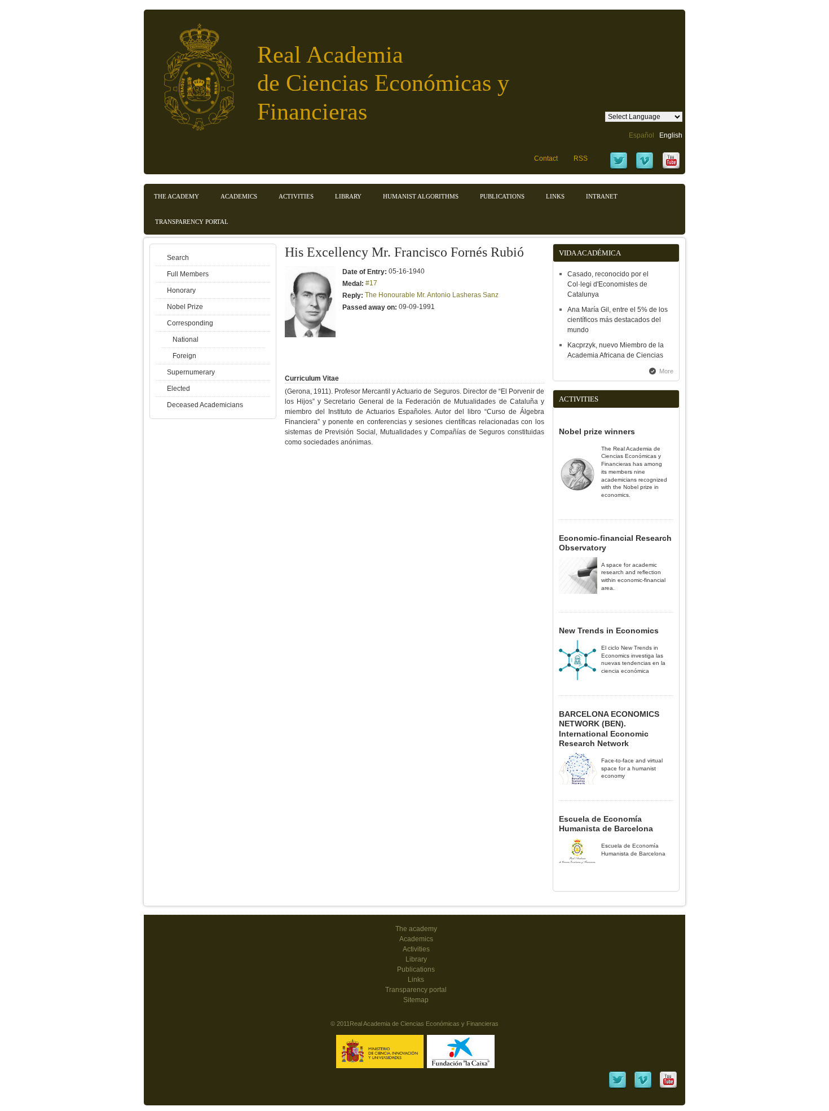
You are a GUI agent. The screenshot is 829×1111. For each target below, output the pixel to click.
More (666, 371)
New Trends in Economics (609, 630)
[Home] (191, 71)
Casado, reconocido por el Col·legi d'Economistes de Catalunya (608, 284)
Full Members (188, 274)
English (670, 135)
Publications (502, 196)
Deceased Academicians (205, 405)
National (186, 339)
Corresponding (190, 323)
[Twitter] (619, 168)
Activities (296, 196)
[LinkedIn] (617, 1087)
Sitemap (416, 1000)
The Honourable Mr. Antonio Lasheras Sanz (432, 295)
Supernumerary (191, 372)
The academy (416, 929)
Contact (546, 158)
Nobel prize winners (597, 431)
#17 (371, 283)
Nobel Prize (185, 307)
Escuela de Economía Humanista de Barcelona (606, 824)
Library (348, 196)
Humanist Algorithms (420, 196)
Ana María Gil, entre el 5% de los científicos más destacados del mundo (617, 320)
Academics (239, 196)
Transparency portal (191, 221)
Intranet (602, 196)
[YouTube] (671, 168)
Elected (178, 389)
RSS (581, 158)
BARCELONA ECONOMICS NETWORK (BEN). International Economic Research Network (609, 728)
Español (641, 135)
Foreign (184, 356)
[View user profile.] (310, 335)
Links (555, 196)
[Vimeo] (645, 168)
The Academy (176, 196)
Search (178, 258)
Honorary (181, 290)
